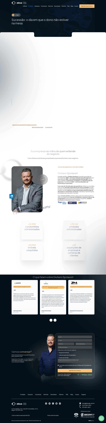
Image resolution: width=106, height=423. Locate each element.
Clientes (63, 6)
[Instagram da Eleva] (46, 403)
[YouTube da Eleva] (49, 403)
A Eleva (25, 6)
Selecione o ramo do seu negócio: (67, 350)
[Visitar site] (17, 283)
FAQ (68, 6)
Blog (72, 6)
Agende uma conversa (87, 6)
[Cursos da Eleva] (60, 403)
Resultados (57, 6)
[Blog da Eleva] (56, 403)
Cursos (76, 6)
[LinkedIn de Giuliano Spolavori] (53, 403)
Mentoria (50, 6)
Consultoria (44, 6)
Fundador (30, 6)
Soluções (37, 6)
